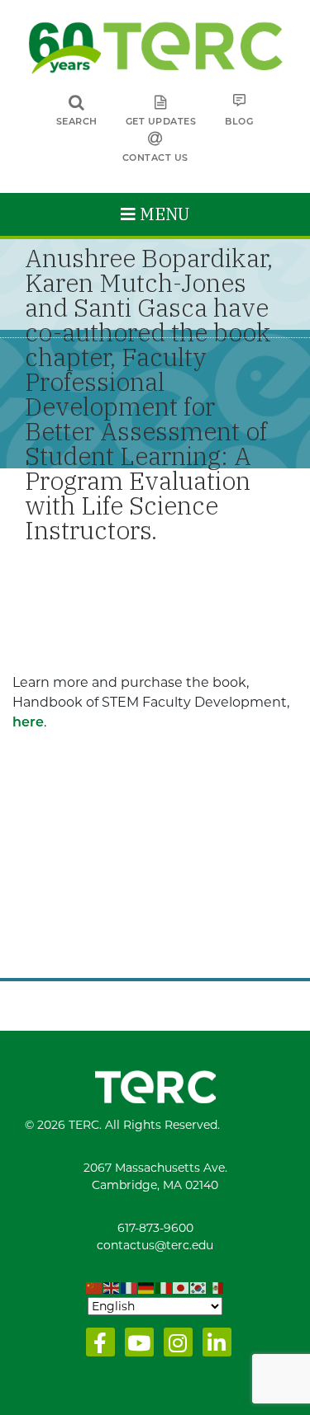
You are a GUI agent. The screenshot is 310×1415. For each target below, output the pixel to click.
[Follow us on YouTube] (136, 1346)
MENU (162, 214)
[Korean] (198, 1288)
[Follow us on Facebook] (97, 1346)
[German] (146, 1288)
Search (77, 121)
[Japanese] (181, 1288)
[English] (112, 1288)
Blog (239, 121)
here (28, 722)
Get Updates (161, 121)
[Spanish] (216, 1288)
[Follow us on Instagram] (175, 1346)
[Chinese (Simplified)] (94, 1288)
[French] (129, 1288)
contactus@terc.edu (155, 1245)
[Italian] (164, 1288)
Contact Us (155, 157)
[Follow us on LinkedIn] (213, 1346)
